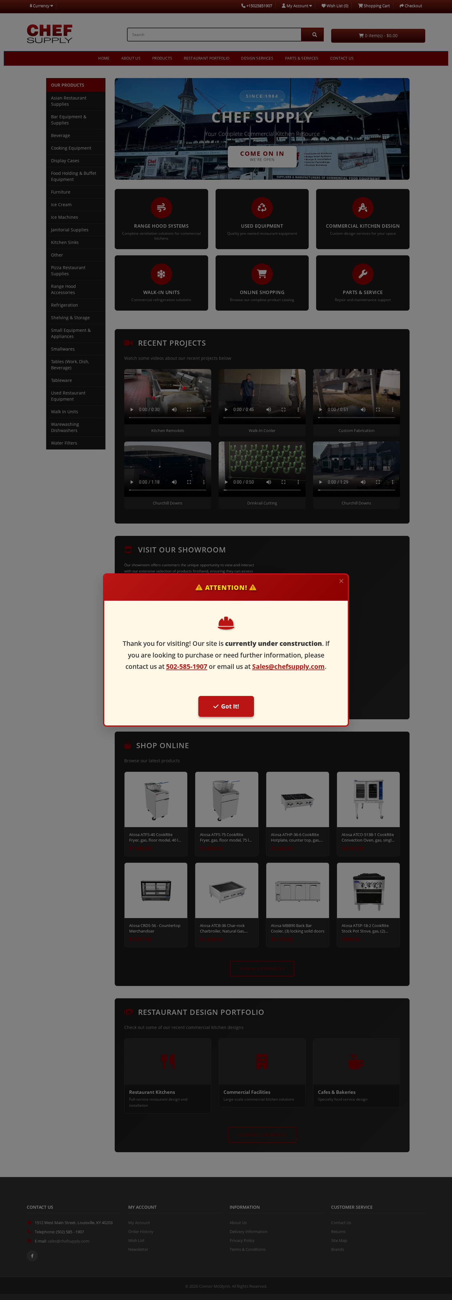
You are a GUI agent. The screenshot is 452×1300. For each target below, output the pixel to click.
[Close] (341, 581)
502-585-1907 (186, 666)
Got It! (230, 706)
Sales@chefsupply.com (288, 666)
